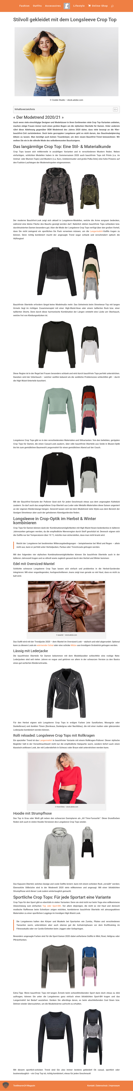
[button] (5, 1085)
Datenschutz (102, 1085)
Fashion (24, 6)
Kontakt (90, 1085)
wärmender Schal (45, 645)
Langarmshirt (96, 231)
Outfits (37, 6)
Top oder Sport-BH (51, 906)
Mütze (74, 645)
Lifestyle (79, 6)
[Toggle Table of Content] (114, 109)
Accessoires (53, 6)
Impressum (114, 1085)
